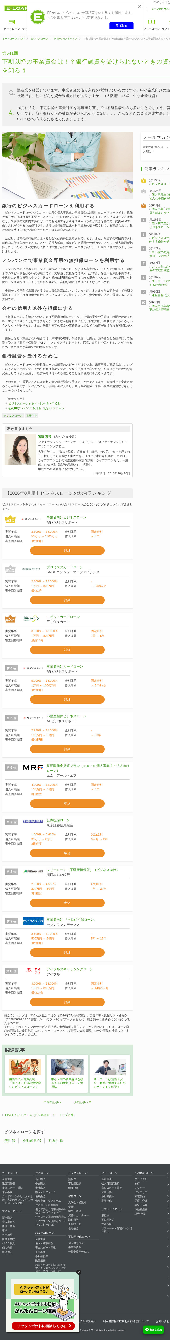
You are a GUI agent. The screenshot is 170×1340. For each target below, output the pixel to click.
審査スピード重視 (12, 1187)
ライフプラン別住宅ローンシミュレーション (50, 1223)
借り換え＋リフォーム (48, 1200)
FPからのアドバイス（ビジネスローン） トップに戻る (40, 1115)
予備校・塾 (74, 1224)
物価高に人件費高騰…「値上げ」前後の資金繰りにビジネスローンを (25, 1082)
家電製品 (140, 1196)
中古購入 (40, 1183)
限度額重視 (8, 1183)
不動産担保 (32, 1140)
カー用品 (7, 1234)
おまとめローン (44, 1232)
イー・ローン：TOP (13, 38)
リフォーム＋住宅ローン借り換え (116, 1230)
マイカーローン (11, 1211)
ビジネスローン (39, 38)
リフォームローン (112, 1209)
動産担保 (56, 1140)
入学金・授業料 (77, 1202)
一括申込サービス (78, 1251)
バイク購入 (8, 1243)
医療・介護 (141, 1200)
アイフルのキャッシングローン (70, 969)
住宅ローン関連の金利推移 (50, 1216)
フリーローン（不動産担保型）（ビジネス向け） (83, 870)
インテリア (141, 1192)
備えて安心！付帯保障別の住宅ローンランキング (50, 1211)
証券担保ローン (58, 820)
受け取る (121, 25)
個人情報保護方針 (85, 1321)
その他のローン (144, 1172)
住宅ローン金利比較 (46, 1205)
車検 (4, 1230)
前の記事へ (54, 1102)
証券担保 (140, 1213)
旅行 (137, 1183)
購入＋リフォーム (45, 1192)
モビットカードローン (63, 617)
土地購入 (40, 1187)
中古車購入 (8, 1221)
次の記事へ (81, 1102)
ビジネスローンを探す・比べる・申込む (34, 403)
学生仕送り (74, 1211)
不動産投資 (141, 1209)
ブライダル (141, 1179)
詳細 (67, 550)
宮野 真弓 (44, 436)
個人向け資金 (76, 1243)
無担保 (9, 1140)
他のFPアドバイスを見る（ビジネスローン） (37, 408)
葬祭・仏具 (141, 1205)
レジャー (140, 1187)
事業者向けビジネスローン (66, 517)
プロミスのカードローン (65, 567)
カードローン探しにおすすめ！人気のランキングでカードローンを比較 (17, 1199)
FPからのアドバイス (65, 38)
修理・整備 (8, 1226)
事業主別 (31, 415)
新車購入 (7, 1217)
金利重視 (7, 1179)
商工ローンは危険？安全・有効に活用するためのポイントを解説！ (110, 1082)
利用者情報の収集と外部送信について (126, 1321)
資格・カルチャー (78, 1215)
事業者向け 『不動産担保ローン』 (72, 919)
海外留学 (73, 1219)
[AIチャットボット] (44, 1303)
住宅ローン (42, 1172)
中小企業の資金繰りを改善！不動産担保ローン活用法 (67, 1082)
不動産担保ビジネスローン (66, 716)
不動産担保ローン (79, 1236)
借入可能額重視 (44, 1243)
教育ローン (75, 1196)
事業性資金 (74, 1247)
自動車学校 (8, 1239)
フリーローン (151, 28)
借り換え (7, 1252)
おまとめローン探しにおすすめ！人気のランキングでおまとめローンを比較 (50, 1268)
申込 (67, 803)
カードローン (12, 28)
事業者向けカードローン (65, 666)
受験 (70, 1206)
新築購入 (40, 1179)
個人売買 (7, 1247)
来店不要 (7, 1192)
